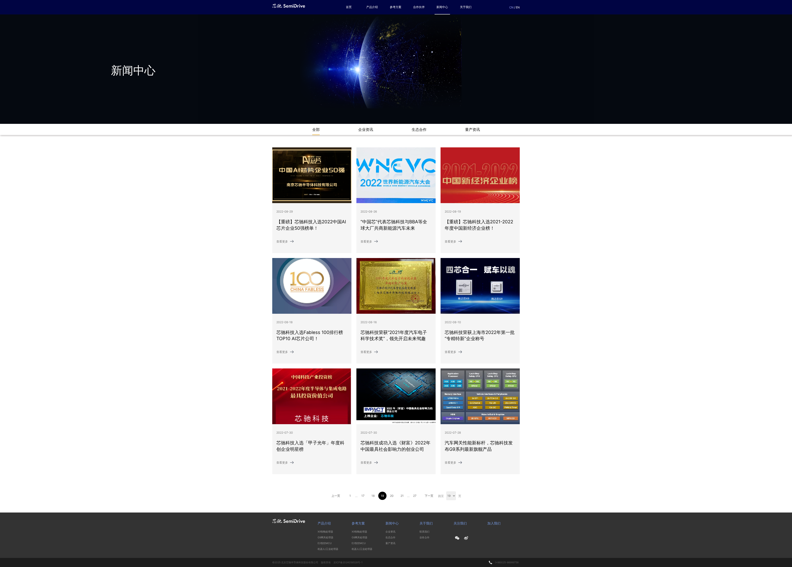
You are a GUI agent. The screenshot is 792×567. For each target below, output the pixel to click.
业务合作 (424, 537)
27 (414, 495)
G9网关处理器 (325, 537)
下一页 (429, 495)
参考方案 (395, 7)
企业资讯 (390, 531)
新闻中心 (442, 7)
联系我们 (424, 531)
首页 (348, 7)
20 (392, 495)
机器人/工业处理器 (328, 548)
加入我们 (494, 523)
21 (402, 495)
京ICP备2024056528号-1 (348, 562)
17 (362, 495)
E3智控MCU (325, 543)
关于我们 (465, 7)
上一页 (335, 495)
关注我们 (460, 523)
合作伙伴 (419, 7)
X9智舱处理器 (325, 531)
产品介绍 (372, 7)
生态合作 (390, 537)
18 (373, 495)
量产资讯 (390, 543)
